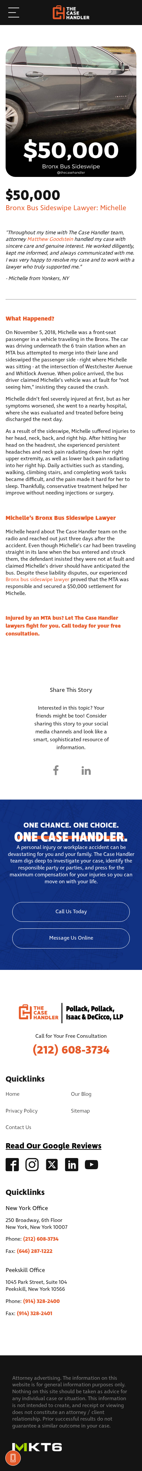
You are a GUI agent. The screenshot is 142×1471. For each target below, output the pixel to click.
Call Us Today (71, 911)
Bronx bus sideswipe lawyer (37, 579)
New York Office (27, 1208)
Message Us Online (71, 938)
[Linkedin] (86, 770)
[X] (71, 770)
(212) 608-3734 (71, 1050)
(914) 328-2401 (35, 1313)
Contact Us (18, 1127)
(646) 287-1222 (35, 1251)
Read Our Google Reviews (53, 1146)
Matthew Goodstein (50, 239)
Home (12, 1094)
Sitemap (80, 1111)
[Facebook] (56, 770)
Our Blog (81, 1094)
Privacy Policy (22, 1111)
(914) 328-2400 (41, 1301)
